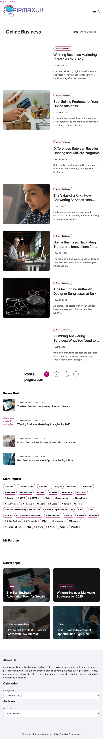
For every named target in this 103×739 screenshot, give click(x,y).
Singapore (75, 521)
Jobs (91, 509)
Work (63, 527)
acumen (10, 486)
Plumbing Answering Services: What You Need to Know (74, 340)
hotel (77, 504)
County (9, 498)
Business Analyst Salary (19, 624)
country (82, 492)
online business (13, 521)
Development (62, 498)
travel (40, 527)
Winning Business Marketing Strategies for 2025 (43, 424)
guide (54, 504)
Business (10, 492)
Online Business (63, 48)
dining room (81, 498)
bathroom (87, 486)
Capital (41, 492)
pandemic (32, 521)
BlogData (60, 734)
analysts (58, 486)
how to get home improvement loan (23, 509)
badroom (72, 486)
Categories (8, 690)
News (81, 515)
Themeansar (75, 734)
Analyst (44, 486)
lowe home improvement (29, 515)
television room (14, 527)
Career (54, 492)
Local (8, 515)
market (69, 515)
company (67, 492)
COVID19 (36, 498)
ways (52, 527)
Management (53, 515)
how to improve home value (60, 509)
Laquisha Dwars (25, 402)
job (81, 509)
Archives (7, 708)
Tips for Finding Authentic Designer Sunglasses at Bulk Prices (74, 293)
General (41, 504)
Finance (28, 504)
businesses (26, 492)
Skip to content (7, 1)
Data (48, 498)
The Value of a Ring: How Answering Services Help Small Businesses (72, 199)
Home (75, 31)
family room (12, 504)
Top (29, 527)
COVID (22, 498)
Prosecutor (58, 521)
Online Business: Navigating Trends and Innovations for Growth (74, 246)
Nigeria (93, 515)
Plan (45, 521)
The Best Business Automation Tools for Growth (43, 406)
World (75, 527)
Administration (27, 486)
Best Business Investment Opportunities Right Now (45, 460)
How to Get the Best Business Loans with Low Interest (46, 442)
